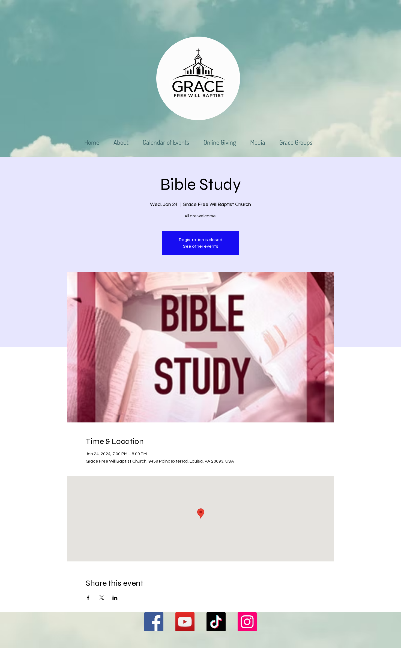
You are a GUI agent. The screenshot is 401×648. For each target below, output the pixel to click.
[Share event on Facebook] (88, 598)
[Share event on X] (101, 598)
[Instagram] (247, 621)
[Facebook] (153, 621)
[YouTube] (184, 621)
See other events (200, 246)
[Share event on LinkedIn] (115, 598)
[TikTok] (216, 621)
